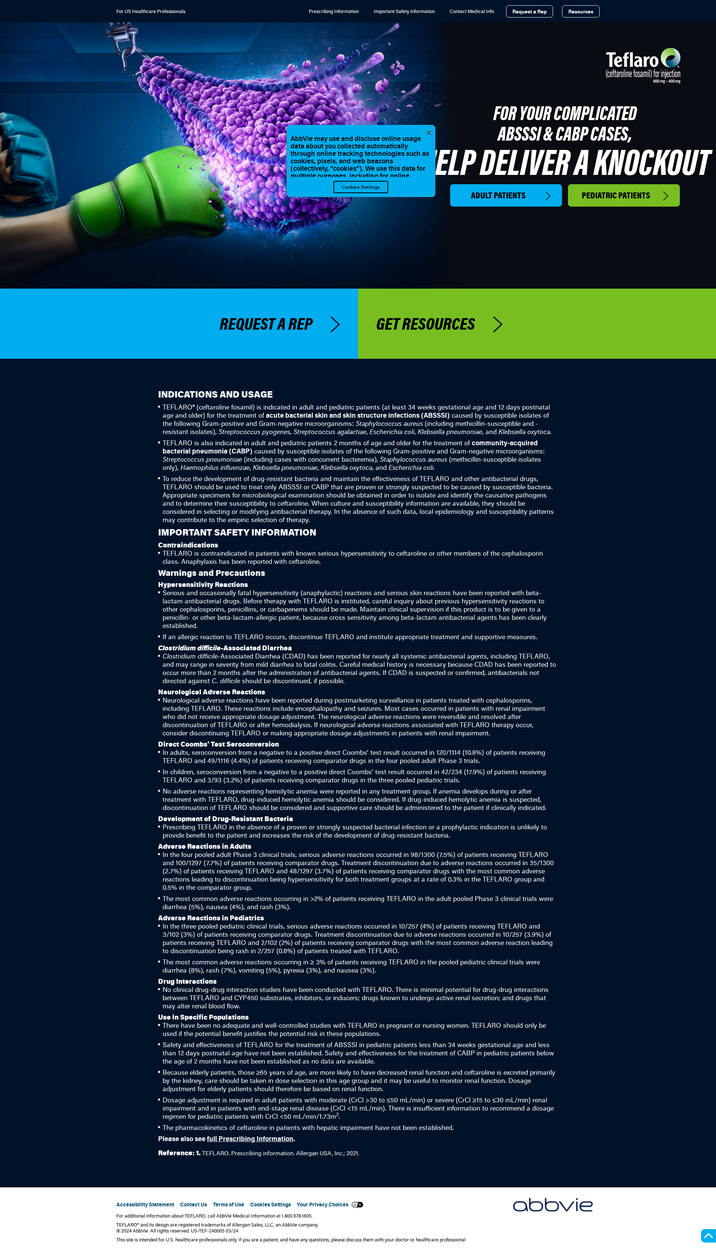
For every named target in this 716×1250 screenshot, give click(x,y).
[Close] (429, 133)
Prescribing (334, 11)
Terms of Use (228, 1204)
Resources (580, 11)
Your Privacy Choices (324, 1205)
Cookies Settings (361, 187)
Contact (472, 11)
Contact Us (193, 1204)
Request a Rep (529, 11)
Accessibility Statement (145, 1204)
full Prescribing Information (250, 1138)
